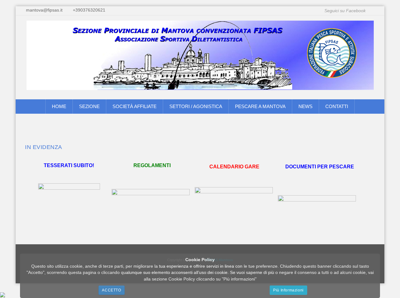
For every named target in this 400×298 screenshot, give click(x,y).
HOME (59, 106)
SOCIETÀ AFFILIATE (134, 106)
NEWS (305, 106)
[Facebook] (374, 11)
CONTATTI (336, 106)
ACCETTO (111, 290)
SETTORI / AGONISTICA (195, 106)
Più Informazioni (288, 290)
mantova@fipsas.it (44, 10)
